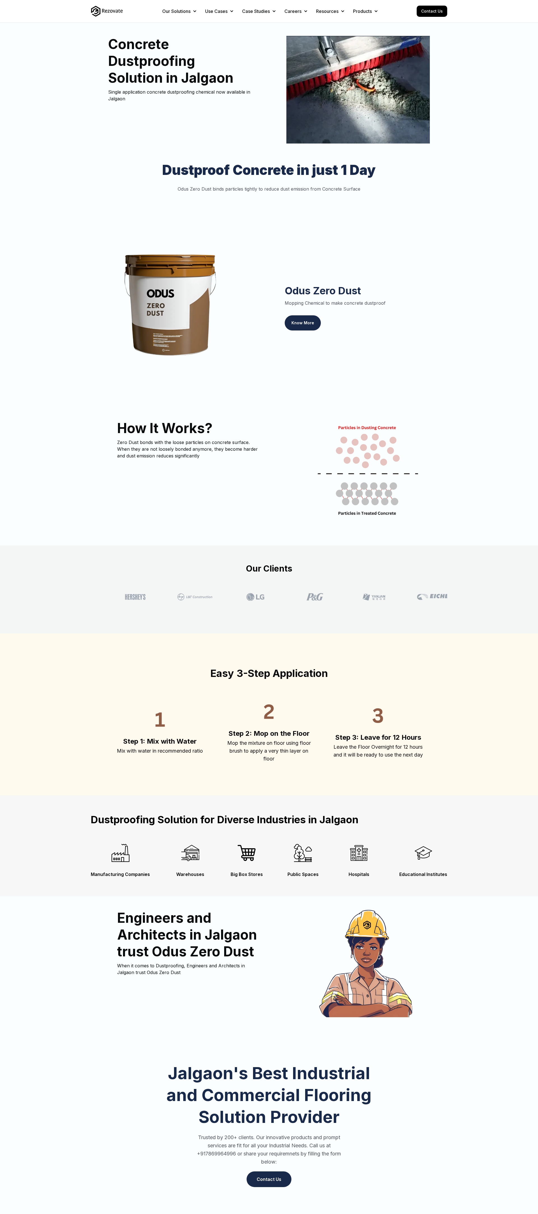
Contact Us (432, 11)
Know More (302, 322)
